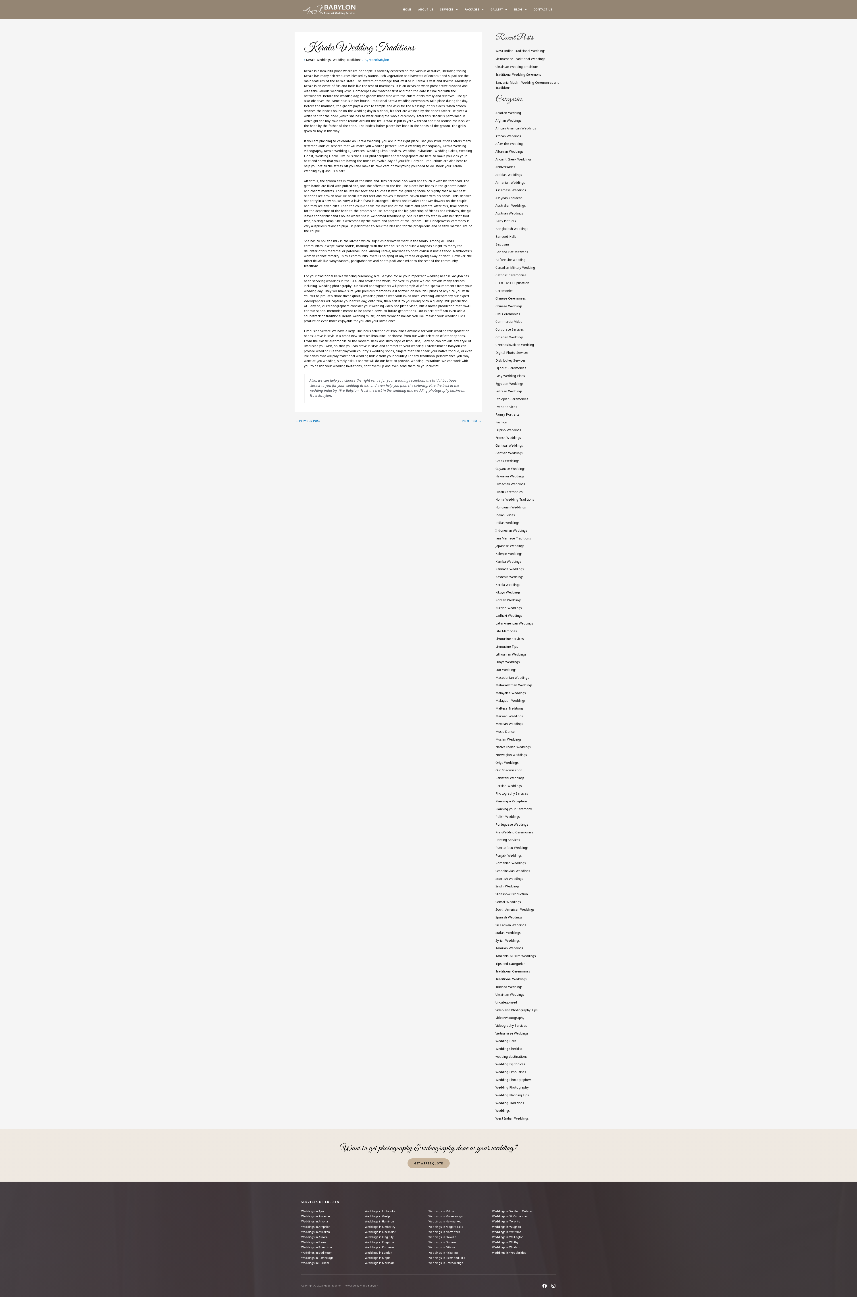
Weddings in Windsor (506, 1247)
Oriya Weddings (507, 762)
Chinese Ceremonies (510, 298)
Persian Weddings (508, 786)
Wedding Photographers (513, 1080)
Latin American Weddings (514, 623)
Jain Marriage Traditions (513, 538)
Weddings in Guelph (378, 1216)
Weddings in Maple (377, 1258)
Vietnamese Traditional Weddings (520, 59)
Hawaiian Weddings (509, 476)
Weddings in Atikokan (315, 1232)
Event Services (506, 407)
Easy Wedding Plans (510, 376)
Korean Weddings (508, 600)
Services (446, 9)
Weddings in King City (379, 1237)
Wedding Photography (512, 1087)
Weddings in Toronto (506, 1221)
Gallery (497, 9)
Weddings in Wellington (507, 1237)
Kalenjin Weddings (508, 554)
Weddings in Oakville (442, 1237)
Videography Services (511, 1025)
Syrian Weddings (507, 940)
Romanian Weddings (510, 863)
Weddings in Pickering (443, 1253)
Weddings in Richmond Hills (446, 1258)
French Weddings (508, 437)
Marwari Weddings (509, 716)
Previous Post (307, 420)
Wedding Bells (505, 1041)
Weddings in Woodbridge (509, 1253)
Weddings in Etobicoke (380, 1211)
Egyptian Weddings (509, 383)
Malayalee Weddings (510, 693)
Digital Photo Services (511, 352)
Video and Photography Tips (516, 1010)
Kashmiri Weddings (509, 577)
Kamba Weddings (508, 561)
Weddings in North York (444, 1232)
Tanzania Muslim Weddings (515, 956)
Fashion (501, 422)
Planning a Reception (511, 801)
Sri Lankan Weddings (510, 925)
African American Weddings (515, 128)
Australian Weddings (510, 205)
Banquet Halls (505, 236)
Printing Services (507, 840)
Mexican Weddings (509, 724)
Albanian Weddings (509, 151)
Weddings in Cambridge (317, 1258)
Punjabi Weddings (508, 855)
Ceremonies (504, 291)
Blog (518, 9)
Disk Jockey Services (510, 360)
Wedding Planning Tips (512, 1095)
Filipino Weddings (508, 430)
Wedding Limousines (510, 1072)
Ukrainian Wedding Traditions (517, 67)
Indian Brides (505, 515)
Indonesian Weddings (511, 530)
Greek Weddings (507, 461)
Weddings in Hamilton (379, 1221)
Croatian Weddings (509, 337)
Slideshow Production (511, 894)
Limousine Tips (506, 646)
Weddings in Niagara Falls (445, 1227)
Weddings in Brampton (316, 1247)
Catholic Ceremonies (510, 275)
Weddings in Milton (441, 1211)
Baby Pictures (505, 221)
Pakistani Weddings (509, 778)
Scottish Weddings (509, 878)
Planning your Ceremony (513, 809)
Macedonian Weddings (512, 677)
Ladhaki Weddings (508, 615)
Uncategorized (506, 1002)
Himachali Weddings (510, 484)
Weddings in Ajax (312, 1211)
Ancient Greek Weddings (513, 159)
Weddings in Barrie (314, 1242)
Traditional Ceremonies (512, 971)
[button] (449, 9)
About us (425, 9)
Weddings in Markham (380, 1263)
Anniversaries (505, 167)
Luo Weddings (505, 670)
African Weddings (508, 136)
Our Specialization (508, 770)
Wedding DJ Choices (510, 1064)
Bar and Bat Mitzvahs (511, 252)
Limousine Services (509, 639)
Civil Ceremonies (507, 314)
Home (407, 9)
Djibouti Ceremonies (510, 368)
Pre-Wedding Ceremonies (514, 832)
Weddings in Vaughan (506, 1227)
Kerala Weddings (318, 60)
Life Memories (506, 631)
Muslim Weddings (508, 739)
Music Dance (505, 731)
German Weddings (509, 453)
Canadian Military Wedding (515, 267)
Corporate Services (509, 329)
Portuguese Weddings (511, 824)
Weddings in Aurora (314, 1237)
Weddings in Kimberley (380, 1227)
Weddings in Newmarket (444, 1221)
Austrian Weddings (509, 213)
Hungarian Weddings (510, 507)
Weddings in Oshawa (442, 1242)
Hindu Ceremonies (509, 492)
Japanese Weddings (509, 546)
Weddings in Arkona (314, 1221)
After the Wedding (509, 144)
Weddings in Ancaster (315, 1216)
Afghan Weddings (508, 120)
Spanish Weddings (508, 917)
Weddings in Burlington (316, 1253)
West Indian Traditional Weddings (520, 51)
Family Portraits (507, 414)
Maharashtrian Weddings (514, 685)
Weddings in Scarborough (445, 1263)
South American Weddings (515, 909)
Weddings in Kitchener (379, 1247)
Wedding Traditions (347, 60)
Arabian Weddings (508, 175)
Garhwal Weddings (509, 445)
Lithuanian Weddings (510, 654)
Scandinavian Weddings (512, 871)
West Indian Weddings (512, 1118)
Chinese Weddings (508, 306)
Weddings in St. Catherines (510, 1216)
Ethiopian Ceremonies (511, 399)
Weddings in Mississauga (445, 1216)
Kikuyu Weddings (507, 592)
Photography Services (511, 793)
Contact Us (543, 9)
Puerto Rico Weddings (511, 847)
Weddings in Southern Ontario (512, 1211)
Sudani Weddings (508, 933)
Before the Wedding (510, 260)
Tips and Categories (510, 964)
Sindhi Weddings (507, 886)
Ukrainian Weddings (509, 994)
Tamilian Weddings (509, 948)
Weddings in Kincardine (380, 1232)
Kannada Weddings (509, 569)
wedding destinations (511, 1056)
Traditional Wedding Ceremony (518, 74)
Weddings (502, 1110)
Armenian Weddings (510, 182)
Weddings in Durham (315, 1263)
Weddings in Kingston (379, 1242)
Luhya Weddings (507, 662)
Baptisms (502, 244)
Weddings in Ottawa (441, 1247)
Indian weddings (507, 522)
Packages (472, 9)
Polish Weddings (507, 816)
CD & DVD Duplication (512, 283)
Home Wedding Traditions (514, 499)
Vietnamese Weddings (511, 1033)
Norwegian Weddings (511, 755)
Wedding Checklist (508, 1049)
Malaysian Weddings (510, 700)
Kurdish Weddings (508, 608)
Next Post (472, 420)
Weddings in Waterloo (507, 1232)
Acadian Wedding (508, 113)
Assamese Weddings (510, 190)
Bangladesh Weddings (511, 229)
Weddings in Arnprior (315, 1227)
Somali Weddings (508, 902)
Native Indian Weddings (513, 747)
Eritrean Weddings (508, 391)
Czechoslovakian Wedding (514, 345)
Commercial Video (508, 321)
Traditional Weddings (511, 979)
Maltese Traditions (509, 708)
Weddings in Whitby (505, 1242)
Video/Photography (509, 1018)
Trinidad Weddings (508, 987)
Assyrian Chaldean (508, 198)
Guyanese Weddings (510, 468)
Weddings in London (378, 1253)
